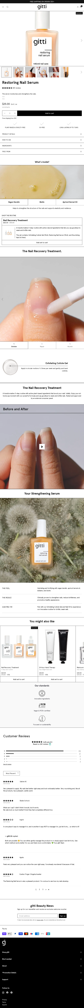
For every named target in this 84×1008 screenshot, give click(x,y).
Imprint (4, 1005)
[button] (7, 88)
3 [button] (42, 889)
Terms (4, 1002)
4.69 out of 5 (47, 742)
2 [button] (39, 889)
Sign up (63, 916)
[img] (8, 782)
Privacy (4, 1000)
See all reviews (7, 764)
